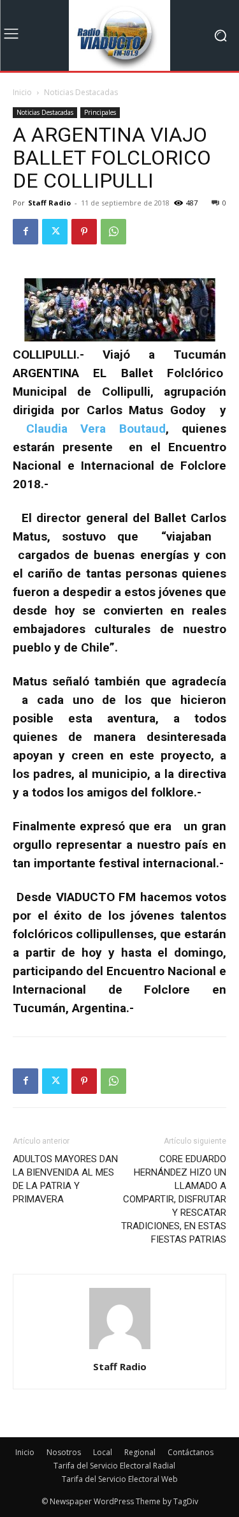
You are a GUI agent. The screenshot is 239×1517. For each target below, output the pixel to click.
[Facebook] (25, 231)
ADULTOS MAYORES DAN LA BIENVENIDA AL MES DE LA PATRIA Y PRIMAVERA (65, 1179)
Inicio (22, 92)
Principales (100, 112)
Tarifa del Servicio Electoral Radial (114, 1465)
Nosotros (64, 1452)
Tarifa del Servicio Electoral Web (120, 1479)
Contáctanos (191, 1452)
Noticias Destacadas (81, 92)
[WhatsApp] (113, 231)
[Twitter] (55, 231)
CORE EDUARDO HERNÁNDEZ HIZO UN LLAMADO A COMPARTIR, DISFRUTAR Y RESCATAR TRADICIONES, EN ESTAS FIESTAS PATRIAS (173, 1199)
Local (102, 1452)
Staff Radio (49, 202)
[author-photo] (119, 1348)
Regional (140, 1452)
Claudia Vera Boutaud (96, 428)
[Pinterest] (84, 231)
